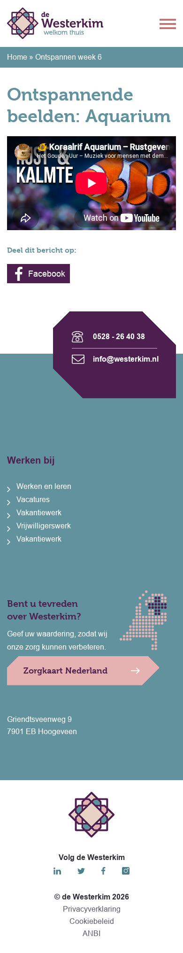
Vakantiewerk (38, 513)
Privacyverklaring (92, 909)
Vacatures (33, 500)
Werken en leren (43, 486)
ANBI (91, 934)
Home (17, 57)
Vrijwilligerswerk (43, 526)
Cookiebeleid (91, 921)
